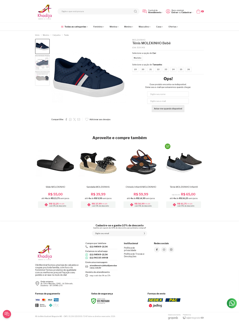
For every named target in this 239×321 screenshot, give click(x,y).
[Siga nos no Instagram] (171, 249)
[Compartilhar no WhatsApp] (70, 119)
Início (37, 35)
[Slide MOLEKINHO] (55, 176)
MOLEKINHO (138, 40)
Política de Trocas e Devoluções (134, 255)
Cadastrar (186, 12)
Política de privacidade (130, 249)
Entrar (175, 12)
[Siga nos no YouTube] (164, 249)
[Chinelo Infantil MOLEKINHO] (141, 176)
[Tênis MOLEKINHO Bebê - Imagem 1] (42, 46)
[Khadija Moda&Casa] (44, 11)
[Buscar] (135, 11)
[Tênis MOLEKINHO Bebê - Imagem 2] (42, 62)
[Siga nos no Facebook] (157, 249)
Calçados (57, 35)
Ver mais (55, 192)
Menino (46, 35)
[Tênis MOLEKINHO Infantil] (183, 176)
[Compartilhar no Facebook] (66, 119)
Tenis (66, 35)
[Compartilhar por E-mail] (78, 119)
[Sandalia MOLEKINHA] (98, 176)
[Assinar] (144, 233)
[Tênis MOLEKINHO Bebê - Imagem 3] (42, 78)
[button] (42, 46)
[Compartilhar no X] (74, 119)
